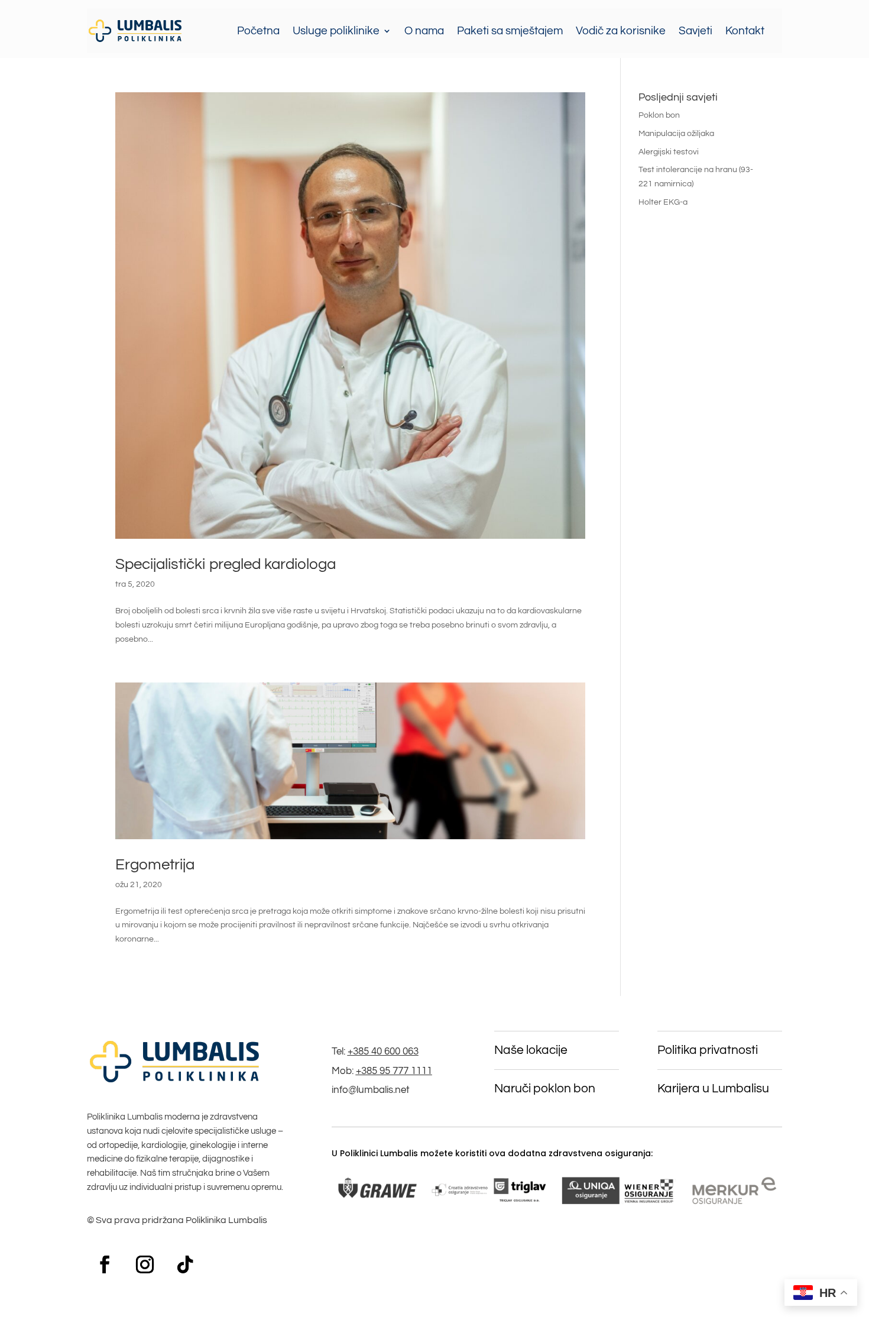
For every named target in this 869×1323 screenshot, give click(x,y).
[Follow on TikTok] (185, 1264)
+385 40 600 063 (383, 1051)
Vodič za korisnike (621, 31)
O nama (424, 31)
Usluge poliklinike (336, 31)
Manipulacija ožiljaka (676, 134)
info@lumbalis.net (371, 1090)
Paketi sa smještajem (510, 31)
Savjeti (695, 31)
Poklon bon (659, 115)
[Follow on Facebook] (104, 1264)
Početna (258, 31)
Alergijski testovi (668, 152)
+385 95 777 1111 (394, 1071)
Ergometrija (154, 864)
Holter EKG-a (663, 202)
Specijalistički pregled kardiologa (225, 564)
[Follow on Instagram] (145, 1264)
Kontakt (744, 31)
